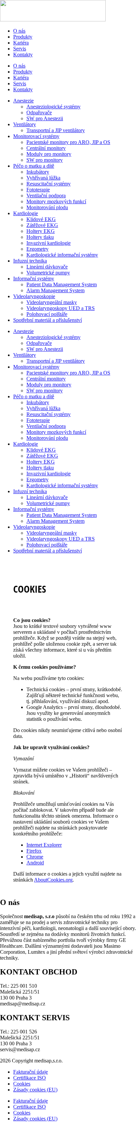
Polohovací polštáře (46, 314)
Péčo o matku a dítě (33, 166)
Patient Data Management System (61, 284)
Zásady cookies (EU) (35, 1089)
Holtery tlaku (40, 237)
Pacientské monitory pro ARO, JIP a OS (68, 142)
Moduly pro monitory (48, 154)
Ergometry (37, 249)
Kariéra (21, 42)
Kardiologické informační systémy (62, 255)
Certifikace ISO (29, 1078)
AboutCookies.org (53, 880)
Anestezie (23, 100)
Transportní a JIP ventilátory (55, 130)
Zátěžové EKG (42, 225)
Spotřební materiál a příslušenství (47, 320)
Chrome (34, 856)
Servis (19, 48)
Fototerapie (38, 189)
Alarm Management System (55, 290)
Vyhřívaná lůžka (43, 178)
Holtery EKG (40, 231)
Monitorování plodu (47, 207)
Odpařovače (39, 112)
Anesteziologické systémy (53, 106)
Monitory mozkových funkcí (56, 201)
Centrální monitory (46, 148)
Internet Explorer (44, 845)
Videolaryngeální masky (51, 302)
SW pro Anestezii (44, 118)
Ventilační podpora (46, 195)
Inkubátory (37, 172)
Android (35, 862)
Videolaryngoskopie (34, 296)
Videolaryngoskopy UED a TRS (60, 308)
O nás (19, 31)
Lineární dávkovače (47, 266)
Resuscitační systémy (48, 183)
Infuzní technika (30, 261)
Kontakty (23, 54)
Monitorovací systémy (36, 136)
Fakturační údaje (30, 1072)
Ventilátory (24, 124)
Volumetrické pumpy (48, 272)
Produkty (22, 37)
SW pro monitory (44, 160)
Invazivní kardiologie (48, 243)
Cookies (21, 1083)
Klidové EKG (41, 219)
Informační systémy (33, 278)
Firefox (34, 851)
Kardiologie (25, 213)
